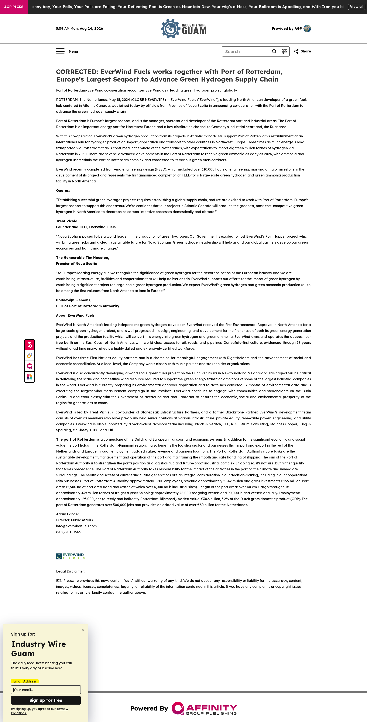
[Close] (83, 630)
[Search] (274, 51)
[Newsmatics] (29, 377)
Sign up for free (46, 700)
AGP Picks (13, 7)
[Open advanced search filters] (284, 51)
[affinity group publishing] (29, 366)
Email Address (25, 681)
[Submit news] (29, 345)
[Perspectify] (29, 355)
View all (356, 6)
